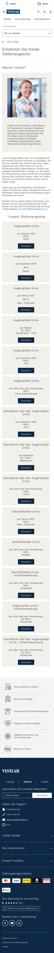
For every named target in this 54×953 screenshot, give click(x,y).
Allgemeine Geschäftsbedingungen (15, 942)
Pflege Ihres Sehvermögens (27, 723)
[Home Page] (13, 12)
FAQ (8, 825)
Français (10, 781)
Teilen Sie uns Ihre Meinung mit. (23, 908)
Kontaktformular (13, 809)
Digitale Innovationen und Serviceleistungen (26, 736)
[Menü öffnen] (4, 12)
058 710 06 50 (12, 814)
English (44, 781)
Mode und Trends (22, 748)
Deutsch (28, 781)
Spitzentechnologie (23, 699)
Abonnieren (42, 795)
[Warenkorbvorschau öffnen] (50, 11)
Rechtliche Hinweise (9, 938)
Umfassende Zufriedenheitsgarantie (31, 711)
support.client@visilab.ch (17, 819)
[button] (44, 11)
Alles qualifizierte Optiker (26, 686)
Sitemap (5, 947)
